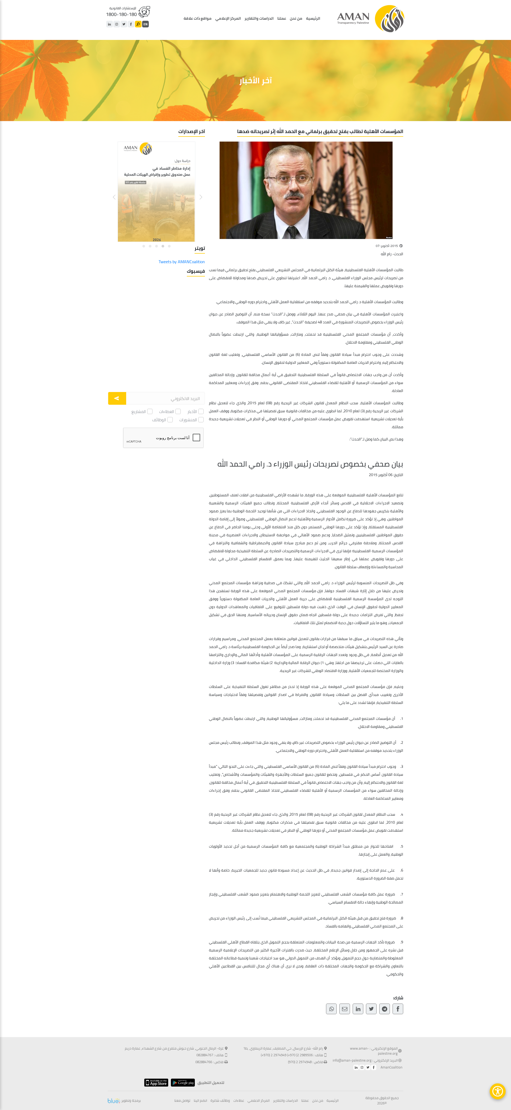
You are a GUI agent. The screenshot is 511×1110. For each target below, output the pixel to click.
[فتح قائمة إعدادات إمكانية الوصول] (498, 1091)
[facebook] (131, 24)
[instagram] (116, 24)
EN (145, 24)
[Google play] (181, 1083)
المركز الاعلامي (259, 1100)
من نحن (296, 18)
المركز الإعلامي (228, 18)
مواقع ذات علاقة (198, 18)
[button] (197, 193)
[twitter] (124, 24)
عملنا (281, 18)
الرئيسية (313, 18)
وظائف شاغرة (220, 1100)
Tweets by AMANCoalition (182, 262)
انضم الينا (200, 1100)
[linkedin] (109, 24)
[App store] (155, 1083)
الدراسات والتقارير (259, 18)
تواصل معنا (182, 1100)
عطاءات (238, 1100)
